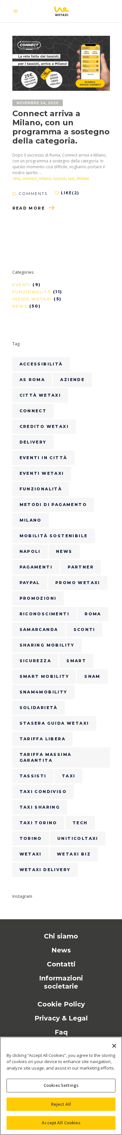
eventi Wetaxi (42, 473)
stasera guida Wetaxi (54, 723)
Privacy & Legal (61, 1018)
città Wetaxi (40, 395)
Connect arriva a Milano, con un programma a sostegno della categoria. (61, 127)
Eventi (21, 284)
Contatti (61, 964)
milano (45, 178)
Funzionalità (31, 291)
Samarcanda (39, 629)
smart (76, 660)
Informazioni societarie (61, 982)
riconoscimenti (45, 613)
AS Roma (32, 379)
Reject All (61, 1104)
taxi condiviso (43, 791)
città (16, 178)
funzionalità (41, 488)
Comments (32, 193)
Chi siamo (61, 936)
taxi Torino (38, 822)
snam (92, 676)
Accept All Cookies (61, 1123)
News (20, 306)
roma (93, 613)
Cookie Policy (61, 1004)
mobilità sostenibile (54, 535)
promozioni (38, 598)
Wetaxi (82, 178)
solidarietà (39, 707)
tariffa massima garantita (46, 757)
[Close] (114, 1046)
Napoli (30, 551)
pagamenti (36, 567)
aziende (72, 379)
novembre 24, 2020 (38, 103)
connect (29, 178)
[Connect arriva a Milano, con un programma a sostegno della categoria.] (61, 63)
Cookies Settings (61, 1085)
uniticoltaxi (77, 838)
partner (81, 567)
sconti (84, 629)
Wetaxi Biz (74, 854)
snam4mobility (43, 692)
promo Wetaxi (77, 582)
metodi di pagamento (53, 504)
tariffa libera (43, 738)
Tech (80, 822)
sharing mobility (47, 645)
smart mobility (44, 676)
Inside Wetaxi (32, 298)
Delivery (33, 442)
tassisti (59, 178)
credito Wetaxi (44, 426)
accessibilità (41, 364)
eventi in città (43, 457)
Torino (31, 838)
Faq (61, 1032)
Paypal (30, 582)
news (64, 551)
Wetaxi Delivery (45, 869)
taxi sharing (40, 807)
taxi (71, 178)
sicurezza (35, 660)
